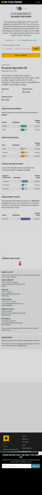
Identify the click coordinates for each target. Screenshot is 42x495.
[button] (21, 247)
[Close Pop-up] (40, 453)
